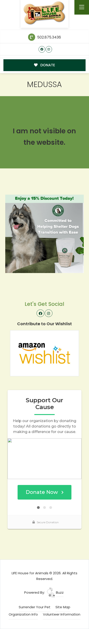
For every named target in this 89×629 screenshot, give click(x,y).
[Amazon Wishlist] (44, 353)
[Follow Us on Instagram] (49, 49)
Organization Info (23, 614)
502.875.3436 (48, 37)
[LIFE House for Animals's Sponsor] (44, 233)
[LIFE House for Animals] (45, 13)
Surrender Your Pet (34, 607)
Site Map (62, 607)
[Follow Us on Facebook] (42, 49)
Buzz (59, 592)
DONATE (47, 65)
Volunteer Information (61, 614)
